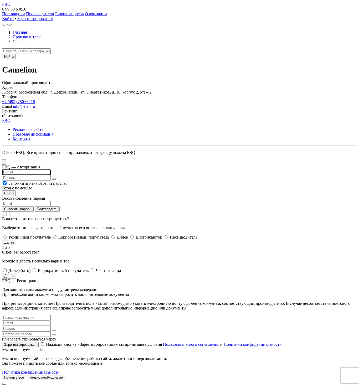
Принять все (14, 377)
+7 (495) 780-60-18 (18, 101)
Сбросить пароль (18, 209)
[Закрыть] (4, 384)
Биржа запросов (69, 14)
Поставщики (13, 14)
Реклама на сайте (28, 129)
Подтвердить (47, 209)
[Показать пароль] (54, 179)
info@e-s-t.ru (24, 106)
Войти (8, 18)
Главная (20, 32)
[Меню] (9, 24)
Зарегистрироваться (35, 18)
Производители (40, 14)
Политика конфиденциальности (31, 372)
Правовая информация (33, 134)
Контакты (21, 139)
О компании (96, 14)
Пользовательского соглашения (191, 344)
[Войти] (4, 24)
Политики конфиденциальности (253, 344)
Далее (9, 242)
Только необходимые (46, 377)
